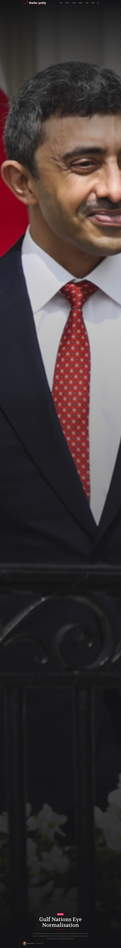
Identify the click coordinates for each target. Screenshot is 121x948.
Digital (93, 2)
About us (67, 2)
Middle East (60, 914)
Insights (87, 2)
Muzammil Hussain (30, 943)
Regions (80, 2)
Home (61, 2)
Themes (74, 2)
